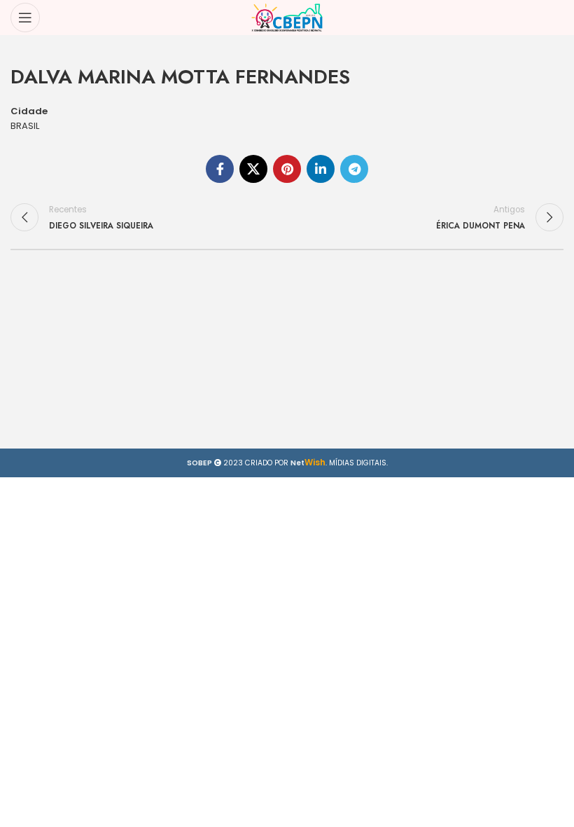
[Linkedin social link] (321, 169)
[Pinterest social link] (287, 169)
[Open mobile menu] (25, 18)
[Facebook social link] (220, 169)
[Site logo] (287, 17)
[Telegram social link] (354, 169)
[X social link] (253, 169)
